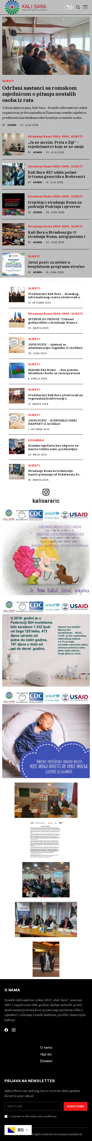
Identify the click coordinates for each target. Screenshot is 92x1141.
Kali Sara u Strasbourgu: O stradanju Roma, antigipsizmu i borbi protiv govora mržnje (56, 236)
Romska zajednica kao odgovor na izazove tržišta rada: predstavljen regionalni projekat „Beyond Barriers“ (53, 451)
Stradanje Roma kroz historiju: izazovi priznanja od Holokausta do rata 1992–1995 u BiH (53, 474)
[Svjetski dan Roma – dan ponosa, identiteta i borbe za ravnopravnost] (17, 370)
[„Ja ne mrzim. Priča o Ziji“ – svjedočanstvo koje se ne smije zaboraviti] (13, 144)
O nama (46, 1047)
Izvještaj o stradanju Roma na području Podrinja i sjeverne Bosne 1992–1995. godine (55, 206)
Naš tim (46, 1054)
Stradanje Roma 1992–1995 (48, 136)
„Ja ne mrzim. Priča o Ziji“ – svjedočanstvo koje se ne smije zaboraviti (56, 146)
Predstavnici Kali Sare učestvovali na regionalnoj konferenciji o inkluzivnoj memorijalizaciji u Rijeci (55, 398)
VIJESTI (8, 81)
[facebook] (6, 1030)
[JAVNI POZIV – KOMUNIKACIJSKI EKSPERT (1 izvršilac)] (17, 421)
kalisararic (46, 501)
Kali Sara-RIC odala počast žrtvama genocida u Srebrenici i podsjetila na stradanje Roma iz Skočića (57, 178)
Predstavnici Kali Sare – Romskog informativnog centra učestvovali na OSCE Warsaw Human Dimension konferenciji (55, 299)
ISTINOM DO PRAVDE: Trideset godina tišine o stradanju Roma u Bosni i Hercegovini (52, 322)
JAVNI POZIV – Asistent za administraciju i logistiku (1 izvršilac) (55, 346)
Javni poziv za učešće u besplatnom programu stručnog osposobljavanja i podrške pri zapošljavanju (57, 268)
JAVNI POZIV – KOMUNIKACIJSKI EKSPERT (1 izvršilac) (52, 422)
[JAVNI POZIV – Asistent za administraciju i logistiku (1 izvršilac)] (17, 345)
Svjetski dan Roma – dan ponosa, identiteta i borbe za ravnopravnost (54, 371)
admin (11, 125)
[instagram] (46, 493)
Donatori (46, 1061)
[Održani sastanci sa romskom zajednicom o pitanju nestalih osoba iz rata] (46, 46)
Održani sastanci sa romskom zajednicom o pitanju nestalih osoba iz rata (39, 93)
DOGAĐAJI (36, 440)
